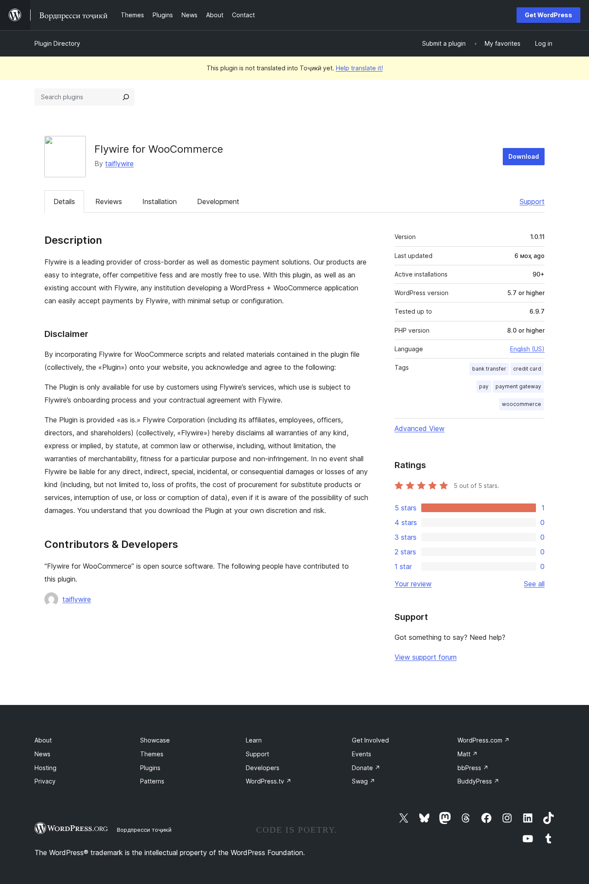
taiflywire (119, 163)
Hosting (45, 767)
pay (484, 386)
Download (523, 156)
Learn (254, 740)
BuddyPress (478, 781)
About (43, 740)
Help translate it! (359, 68)
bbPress (473, 767)
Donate (366, 767)
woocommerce (521, 404)
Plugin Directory (57, 43)
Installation (159, 201)
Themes (151, 754)
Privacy (45, 781)
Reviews (108, 201)
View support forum (426, 657)
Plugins (150, 767)
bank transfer (489, 368)
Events (361, 754)
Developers (262, 767)
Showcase (155, 740)
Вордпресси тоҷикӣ (144, 829)
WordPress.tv (268, 781)
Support (532, 201)
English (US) (527, 348)
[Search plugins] (126, 97)
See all (534, 583)
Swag (363, 781)
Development (218, 201)
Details (64, 201)
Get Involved (370, 740)
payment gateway (518, 386)
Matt (467, 754)
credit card (527, 368)
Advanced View (420, 428)
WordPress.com (483, 740)
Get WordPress (548, 15)
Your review (413, 583)
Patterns (152, 781)
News (42, 754)
